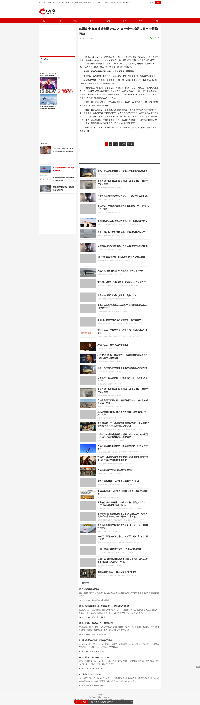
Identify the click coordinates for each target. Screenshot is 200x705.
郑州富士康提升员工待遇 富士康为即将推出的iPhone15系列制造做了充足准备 (104, 606)
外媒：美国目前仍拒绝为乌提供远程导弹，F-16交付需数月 (123, 447)
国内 (43, 20)
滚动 (156, 20)
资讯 (45, 2)
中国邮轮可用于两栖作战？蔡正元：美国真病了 (119, 320)
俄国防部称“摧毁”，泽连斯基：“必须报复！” (118, 571)
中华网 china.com (48, 11)
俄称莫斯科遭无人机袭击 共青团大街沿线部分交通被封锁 (123, 492)
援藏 (76, 2)
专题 (108, 20)
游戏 (67, 2)
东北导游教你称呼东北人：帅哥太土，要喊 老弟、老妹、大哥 (122, 413)
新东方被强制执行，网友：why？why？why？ (94, 657)
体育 (92, 20)
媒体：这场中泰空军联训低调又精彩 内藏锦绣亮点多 (48, 108)
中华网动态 (122, 699)
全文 (115, 144)
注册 (151, 2)
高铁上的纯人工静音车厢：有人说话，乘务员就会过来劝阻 (123, 331)
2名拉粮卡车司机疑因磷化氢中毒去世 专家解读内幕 (121, 256)
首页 (40, 2)
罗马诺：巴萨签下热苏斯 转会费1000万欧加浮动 (48, 91)
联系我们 (92, 699)
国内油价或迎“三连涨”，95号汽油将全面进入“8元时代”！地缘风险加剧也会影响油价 (122, 503)
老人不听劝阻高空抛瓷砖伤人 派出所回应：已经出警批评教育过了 (123, 526)
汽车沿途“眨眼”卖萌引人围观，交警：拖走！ (118, 295)
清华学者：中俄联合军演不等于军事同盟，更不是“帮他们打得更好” (123, 207)
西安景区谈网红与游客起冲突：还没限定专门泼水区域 (123, 195)
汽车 (62, 2)
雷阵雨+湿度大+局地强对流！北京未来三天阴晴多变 (122, 281)
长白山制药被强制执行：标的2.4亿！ (91, 674)
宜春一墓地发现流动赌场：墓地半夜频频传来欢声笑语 (123, 171)
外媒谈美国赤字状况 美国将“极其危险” (116, 469)
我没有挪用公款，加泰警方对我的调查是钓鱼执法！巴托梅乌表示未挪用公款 (123, 356)
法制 (98, 2)
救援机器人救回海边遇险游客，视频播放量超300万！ (122, 232)
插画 (80, 2)
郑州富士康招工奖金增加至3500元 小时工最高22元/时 (96, 623)
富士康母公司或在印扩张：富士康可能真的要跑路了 (95, 640)
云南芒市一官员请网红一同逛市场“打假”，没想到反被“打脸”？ (123, 379)
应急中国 (112, 2)
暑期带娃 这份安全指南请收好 (102, 702)
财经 (53, 2)
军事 (49, 2)
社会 (75, 20)
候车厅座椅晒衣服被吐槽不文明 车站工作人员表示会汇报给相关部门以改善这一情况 (123, 560)
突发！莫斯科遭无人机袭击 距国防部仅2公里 (118, 480)
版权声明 (104, 699)
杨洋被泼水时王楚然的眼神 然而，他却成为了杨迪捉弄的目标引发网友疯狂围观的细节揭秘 (123, 435)
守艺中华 (105, 2)
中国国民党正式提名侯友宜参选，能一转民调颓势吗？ (123, 220)
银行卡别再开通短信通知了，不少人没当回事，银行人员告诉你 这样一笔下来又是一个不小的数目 (123, 515)
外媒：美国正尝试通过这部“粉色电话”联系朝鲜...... (121, 548)
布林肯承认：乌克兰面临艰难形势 (113, 344)
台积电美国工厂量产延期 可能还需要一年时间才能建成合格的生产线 (123, 401)
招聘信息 (98, 699)
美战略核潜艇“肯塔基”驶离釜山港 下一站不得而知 (121, 270)
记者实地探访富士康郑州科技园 (89, 589)
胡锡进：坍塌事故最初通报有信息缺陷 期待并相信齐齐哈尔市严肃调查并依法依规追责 (123, 458)
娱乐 (58, 2)
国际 (59, 20)
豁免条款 (110, 699)
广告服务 (86, 699)
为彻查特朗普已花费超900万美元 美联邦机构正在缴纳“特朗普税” (122, 306)
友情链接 (116, 699)
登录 (158, 2)
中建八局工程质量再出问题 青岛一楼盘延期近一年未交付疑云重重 (123, 182)
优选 (94, 2)
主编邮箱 (100, 695)
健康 (85, 2)
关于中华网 (80, 699)
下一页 (130, 144)
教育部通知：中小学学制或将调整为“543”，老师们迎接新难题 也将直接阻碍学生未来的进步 (123, 424)
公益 (89, 2)
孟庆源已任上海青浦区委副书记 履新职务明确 (48, 74)
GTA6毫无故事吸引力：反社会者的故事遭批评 (66, 91)
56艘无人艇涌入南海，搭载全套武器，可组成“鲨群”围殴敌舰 (123, 537)
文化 (71, 2)
